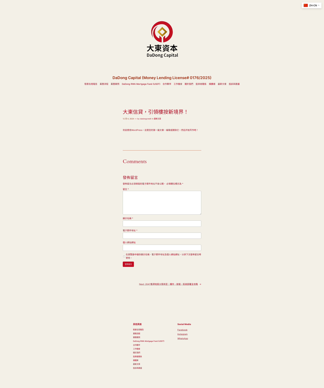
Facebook (182, 330)
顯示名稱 (128, 218)
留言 (126, 189)
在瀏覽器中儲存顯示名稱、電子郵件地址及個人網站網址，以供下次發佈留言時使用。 (163, 256)
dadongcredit (145, 119)
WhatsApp (182, 338)
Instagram (182, 334)
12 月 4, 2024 (128, 119)
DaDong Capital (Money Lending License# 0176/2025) (162, 77)
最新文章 (157, 119)
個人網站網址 (129, 242)
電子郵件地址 (130, 230)
